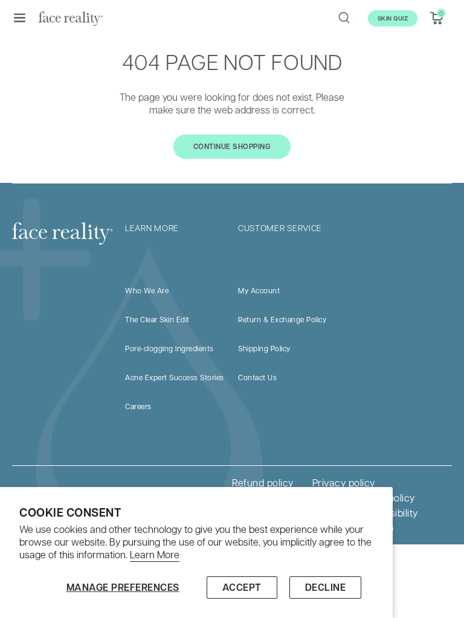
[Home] (71, 18)
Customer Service (280, 227)
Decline (325, 587)
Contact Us (257, 377)
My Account (259, 290)
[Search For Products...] (343, 17)
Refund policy (263, 482)
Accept (242, 587)
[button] (19, 17)
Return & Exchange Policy (282, 319)
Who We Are (147, 290)
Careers (138, 406)
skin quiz (393, 18)
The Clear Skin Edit (157, 319)
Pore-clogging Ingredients (169, 348)
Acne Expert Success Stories (174, 377)
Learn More (154, 555)
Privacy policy (343, 482)
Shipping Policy (264, 348)
